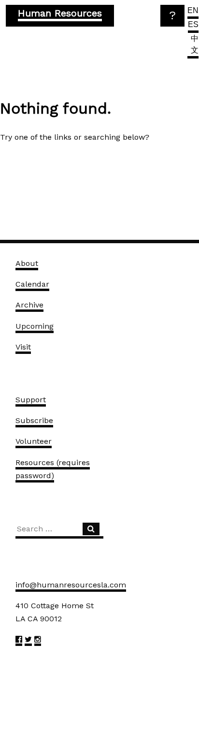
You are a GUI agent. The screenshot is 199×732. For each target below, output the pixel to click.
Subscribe (34, 420)
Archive (29, 304)
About (26, 263)
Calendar (32, 284)
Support (30, 399)
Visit (23, 346)
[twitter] (28, 641)
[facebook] (18, 641)
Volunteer (33, 441)
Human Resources (60, 13)
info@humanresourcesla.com (70, 584)
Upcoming (34, 326)
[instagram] (37, 641)
